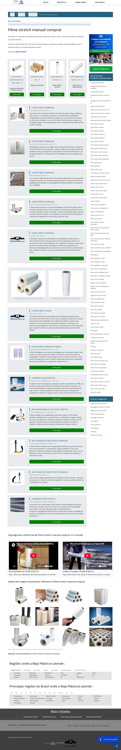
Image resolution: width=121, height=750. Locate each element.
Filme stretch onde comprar (98, 152)
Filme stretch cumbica (97, 131)
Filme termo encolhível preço (99, 272)
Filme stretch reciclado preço (99, 361)
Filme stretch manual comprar (99, 145)
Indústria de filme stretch (98, 176)
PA (72, 693)
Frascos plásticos (95, 425)
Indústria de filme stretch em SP (100, 180)
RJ (11, 693)
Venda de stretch (95, 392)
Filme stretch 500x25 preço (98, 385)
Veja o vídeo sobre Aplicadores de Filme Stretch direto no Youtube (32, 575)
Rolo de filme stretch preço (98, 198)
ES (21, 693)
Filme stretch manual (96, 141)
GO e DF (60, 693)
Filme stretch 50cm (96, 219)
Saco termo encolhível (97, 279)
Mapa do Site (96, 726)
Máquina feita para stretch (98, 410)
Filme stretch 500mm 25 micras (100, 382)
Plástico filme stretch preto (47, 24)
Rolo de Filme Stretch (93, 717)
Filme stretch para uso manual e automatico (100, 240)
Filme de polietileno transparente (100, 251)
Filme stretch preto (96, 357)
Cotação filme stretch (97, 92)
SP (26, 693)
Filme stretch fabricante (97, 134)
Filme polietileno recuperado (99, 265)
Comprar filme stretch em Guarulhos (98, 87)
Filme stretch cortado (97, 327)
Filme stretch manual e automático (97, 223)
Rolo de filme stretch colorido (99, 334)
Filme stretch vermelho (97, 371)
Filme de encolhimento (97, 299)
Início (69, 726)
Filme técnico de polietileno (98, 269)
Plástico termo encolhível (98, 283)
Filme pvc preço (95, 353)
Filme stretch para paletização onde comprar (99, 229)
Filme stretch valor (96, 169)
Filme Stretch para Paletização (71, 717)
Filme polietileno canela (97, 258)
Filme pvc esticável (96, 309)
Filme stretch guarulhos (97, 138)
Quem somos (80, 2)
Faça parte (106, 726)
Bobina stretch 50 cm (97, 215)
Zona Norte (27, 670)
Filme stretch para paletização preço (99, 234)
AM (67, 693)
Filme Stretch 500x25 (31, 717)
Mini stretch (94, 330)
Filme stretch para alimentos (99, 155)
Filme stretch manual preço (31, 24)
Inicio (45, 2)
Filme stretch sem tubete (98, 364)
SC (35, 693)
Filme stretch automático (15, 24)
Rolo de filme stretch (96, 194)
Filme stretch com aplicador (98, 208)
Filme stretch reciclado (97, 244)
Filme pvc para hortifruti (97, 316)
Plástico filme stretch (96, 187)
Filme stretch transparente (98, 368)
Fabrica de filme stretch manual (100, 113)
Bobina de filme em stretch (98, 403)
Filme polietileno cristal (97, 262)
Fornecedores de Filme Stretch (99, 173)
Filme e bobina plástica (97, 414)
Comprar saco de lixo (97, 337)
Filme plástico (94, 255)
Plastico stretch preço (97, 212)
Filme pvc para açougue (97, 313)
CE (54, 693)
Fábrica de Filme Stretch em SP (100, 110)
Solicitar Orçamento (101, 69)
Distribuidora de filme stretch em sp (100, 102)
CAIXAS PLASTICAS (96, 435)
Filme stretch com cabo (97, 389)
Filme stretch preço (96, 162)
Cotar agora (16, 94)
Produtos (61, 2)
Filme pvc (93, 346)
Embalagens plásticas (97, 417)
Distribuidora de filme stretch (82, 24)
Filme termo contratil (96, 306)
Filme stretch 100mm (97, 378)
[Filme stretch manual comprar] (17, 68)
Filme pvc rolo (94, 323)
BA (49, 693)
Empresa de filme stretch (98, 292)
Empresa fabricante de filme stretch (99, 342)
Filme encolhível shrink (97, 302)
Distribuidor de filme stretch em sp (100, 96)
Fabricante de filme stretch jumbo (100, 120)
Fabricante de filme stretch (98, 117)
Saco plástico (94, 421)
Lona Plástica (94, 428)
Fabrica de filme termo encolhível (100, 248)
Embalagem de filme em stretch (100, 407)
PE (45, 693)
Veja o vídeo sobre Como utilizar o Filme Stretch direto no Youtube (86, 575)
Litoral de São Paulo (80, 670)
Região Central (15, 670)
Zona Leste (54, 670)
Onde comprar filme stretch (98, 183)
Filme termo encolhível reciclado (64, 24)
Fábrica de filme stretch (97, 106)
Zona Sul (45, 670)
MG (16, 693)
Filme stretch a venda (97, 124)
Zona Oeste (36, 670)
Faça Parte (100, 2)
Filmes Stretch (20, 52)
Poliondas (93, 432)
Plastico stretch (95, 201)
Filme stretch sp (95, 166)
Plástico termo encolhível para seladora (99, 287)
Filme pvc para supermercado (99, 320)
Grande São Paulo (66, 670)
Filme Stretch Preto (49, 717)
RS (40, 693)
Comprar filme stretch (97, 83)
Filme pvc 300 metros (97, 350)
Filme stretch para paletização (99, 159)
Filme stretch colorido (97, 127)
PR (30, 693)
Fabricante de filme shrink (98, 295)
